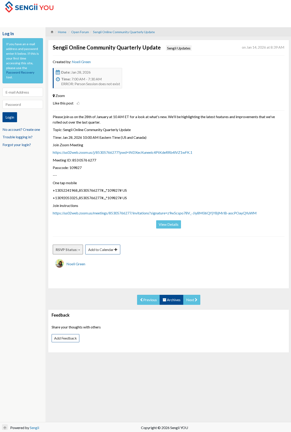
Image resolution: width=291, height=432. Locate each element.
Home (62, 32)
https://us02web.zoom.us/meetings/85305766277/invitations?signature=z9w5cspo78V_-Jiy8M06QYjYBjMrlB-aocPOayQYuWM (155, 213)
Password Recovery (20, 72)
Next (190, 300)
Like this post (63, 103)
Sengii (34, 427)
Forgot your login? (17, 144)
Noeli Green (81, 62)
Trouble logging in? (18, 137)
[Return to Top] (5, 427)
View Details (168, 224)
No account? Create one (21, 129)
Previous (150, 300)
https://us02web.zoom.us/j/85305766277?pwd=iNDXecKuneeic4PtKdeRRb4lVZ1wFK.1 (122, 152)
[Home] (51, 32)
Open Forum (80, 32)
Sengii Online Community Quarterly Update (124, 32)
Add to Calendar (101, 249)
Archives (173, 300)
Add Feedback (65, 338)
